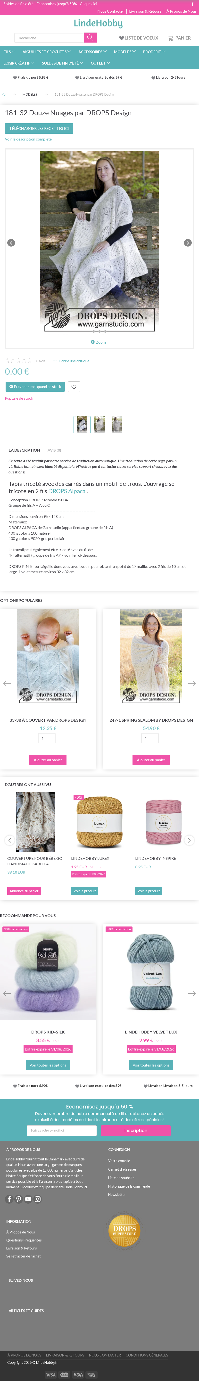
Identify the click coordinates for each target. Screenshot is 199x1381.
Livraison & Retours (145, 11)
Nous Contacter (110, 11)
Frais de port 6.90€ (33, 1086)
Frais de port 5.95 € (33, 77)
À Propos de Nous (181, 11)
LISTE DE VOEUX (141, 38)
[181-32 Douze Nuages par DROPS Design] (99, 243)
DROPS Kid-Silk (48, 1031)
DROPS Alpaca (66, 490)
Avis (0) (54, 450)
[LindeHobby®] (98, 22)
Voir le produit (85, 891)
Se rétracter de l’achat (23, 1256)
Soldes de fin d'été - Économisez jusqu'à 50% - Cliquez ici (50, 3)
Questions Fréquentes (24, 1240)
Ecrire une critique (73, 360)
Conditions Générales (147, 1355)
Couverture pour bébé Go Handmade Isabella (34, 861)
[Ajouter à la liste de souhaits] (74, 386)
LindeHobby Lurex (90, 858)
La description (24, 450)
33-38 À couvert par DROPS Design (48, 720)
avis (40, 360)
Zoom (101, 342)
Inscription (135, 1130)
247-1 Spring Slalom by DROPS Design (151, 720)
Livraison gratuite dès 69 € (102, 77)
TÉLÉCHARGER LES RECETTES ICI (39, 128)
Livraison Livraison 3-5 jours (170, 1086)
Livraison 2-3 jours (170, 77)
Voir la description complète (28, 139)
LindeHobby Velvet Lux (151, 1031)
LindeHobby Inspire (155, 858)
